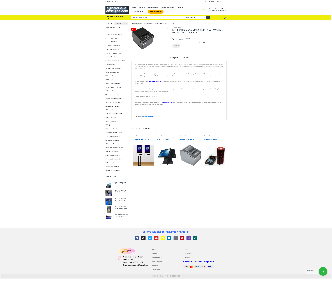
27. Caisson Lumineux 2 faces (113, 132)
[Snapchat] (163, 238)
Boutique (224, 1)
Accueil (133, 7)
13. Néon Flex (109, 79)
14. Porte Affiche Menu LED (112, 83)
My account (188, 257)
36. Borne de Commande (112, 166)
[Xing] (195, 238)
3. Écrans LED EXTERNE (112, 42)
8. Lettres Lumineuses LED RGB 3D (115, 60)
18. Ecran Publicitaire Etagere (113, 98)
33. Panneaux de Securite (112, 155)
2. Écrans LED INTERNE (111, 38)
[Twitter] (150, 238)
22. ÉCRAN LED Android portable (114, 113)
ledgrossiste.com (156, 276)
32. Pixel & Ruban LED (111, 151)
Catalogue (180, 7)
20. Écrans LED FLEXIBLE (112, 106)
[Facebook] (137, 238)
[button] (168, 29)
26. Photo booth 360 (111, 129)
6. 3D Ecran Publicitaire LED (113, 53)
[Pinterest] (182, 238)
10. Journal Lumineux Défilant (113, 68)
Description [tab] (173, 58)
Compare (187, 38)
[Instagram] (143, 238)
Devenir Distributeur (167, 7)
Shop (186, 249)
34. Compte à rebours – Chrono (114, 159)
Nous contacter (139, 11)
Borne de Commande (121, 23)
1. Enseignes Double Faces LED (114, 34)
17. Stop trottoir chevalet (112, 94)
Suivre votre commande (213, 1)
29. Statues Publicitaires (112, 140)
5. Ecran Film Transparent (112, 49)
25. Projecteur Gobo (111, 125)
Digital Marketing (153, 7)
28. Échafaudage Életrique (112, 136)
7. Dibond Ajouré (110, 57)
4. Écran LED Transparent (112, 45)
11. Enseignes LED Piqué (112, 72)
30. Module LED (109, 144)
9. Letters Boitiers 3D (111, 64)
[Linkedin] (169, 238)
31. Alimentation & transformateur (114, 147)
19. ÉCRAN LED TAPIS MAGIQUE (114, 102)
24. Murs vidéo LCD (110, 121)
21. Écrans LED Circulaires (112, 110)
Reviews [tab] (185, 58)
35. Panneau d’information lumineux (115, 163)
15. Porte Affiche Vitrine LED (113, 87)
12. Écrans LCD (109, 76)
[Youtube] (156, 238)
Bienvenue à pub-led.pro (112, 1)
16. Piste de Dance (110, 91)
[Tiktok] (176, 238)
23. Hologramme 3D (110, 117)
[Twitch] (188, 238)
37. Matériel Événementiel (112, 170)
